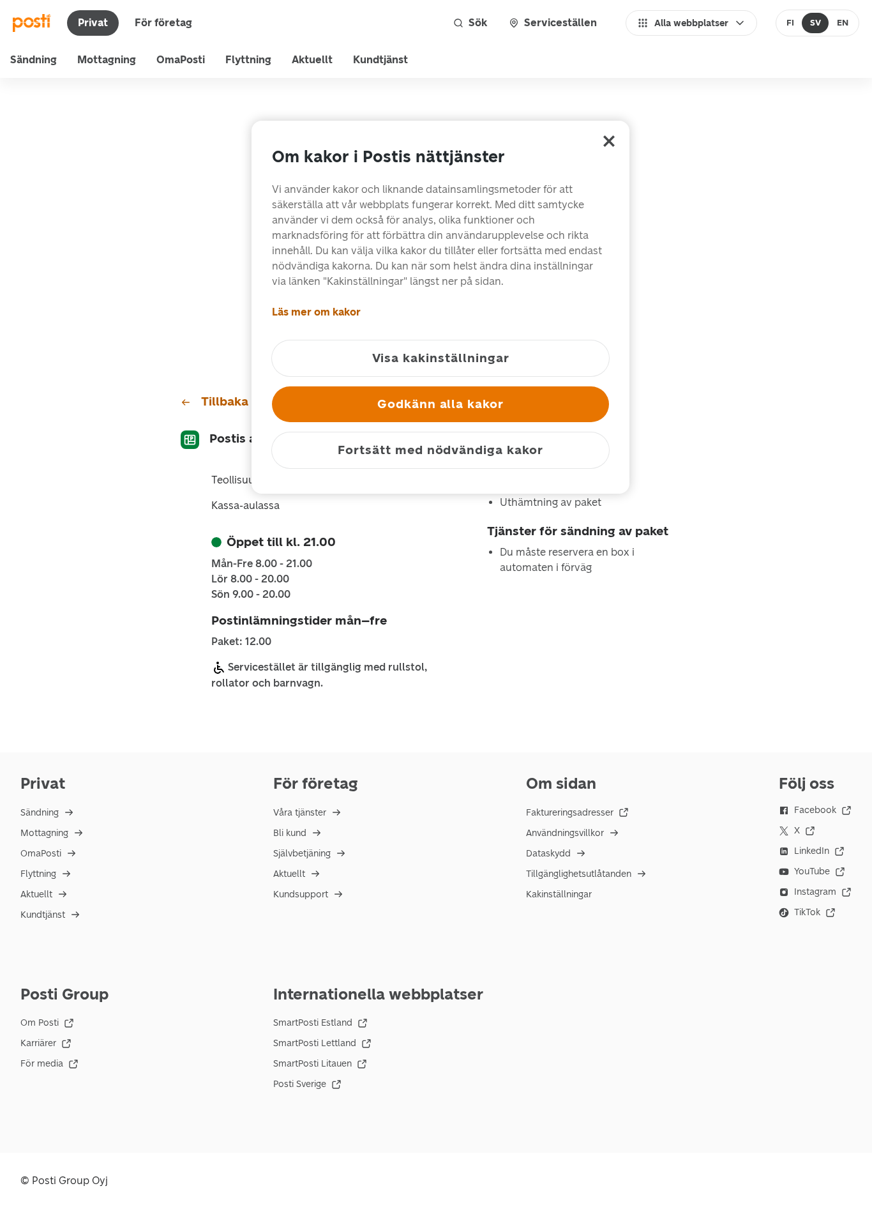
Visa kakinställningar (440, 358)
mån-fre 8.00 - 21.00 (261, 564)
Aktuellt (312, 60)
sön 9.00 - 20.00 (250, 594)
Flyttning (248, 60)
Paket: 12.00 (241, 642)
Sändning (33, 60)
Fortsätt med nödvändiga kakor (440, 450)
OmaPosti (180, 60)
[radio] (790, 23)
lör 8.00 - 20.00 (250, 579)
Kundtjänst (380, 60)
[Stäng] (609, 141)
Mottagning (106, 60)
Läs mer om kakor (316, 312)
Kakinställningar (559, 894)
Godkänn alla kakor (440, 404)
